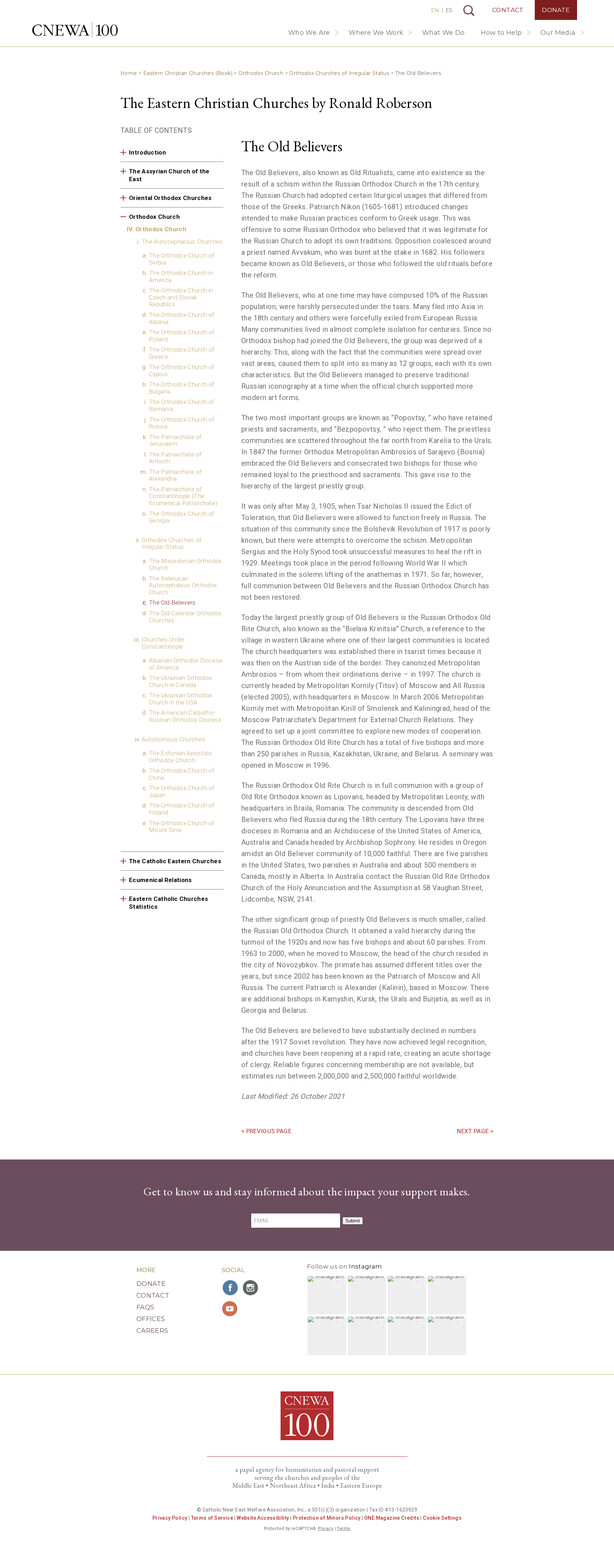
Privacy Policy (170, 1518)
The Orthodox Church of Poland (181, 336)
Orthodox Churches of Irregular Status (339, 73)
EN (435, 10)
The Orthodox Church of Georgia (181, 517)
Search (469, 10)
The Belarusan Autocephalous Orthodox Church (183, 585)
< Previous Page (266, 1131)
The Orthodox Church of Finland (181, 809)
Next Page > (475, 1131)
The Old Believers (172, 602)
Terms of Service (212, 1518)
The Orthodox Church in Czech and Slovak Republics (181, 297)
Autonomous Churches (173, 739)
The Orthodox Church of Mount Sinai (181, 827)
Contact (508, 9)
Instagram (365, 1266)
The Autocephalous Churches (182, 241)
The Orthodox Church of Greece (181, 353)
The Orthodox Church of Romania (181, 405)
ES (449, 10)
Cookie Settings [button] (442, 1518)
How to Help (501, 33)
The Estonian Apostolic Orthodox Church (180, 757)
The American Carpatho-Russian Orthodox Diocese (185, 716)
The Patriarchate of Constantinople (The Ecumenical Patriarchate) (183, 496)
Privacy (325, 1528)
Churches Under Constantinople (163, 643)
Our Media (558, 33)
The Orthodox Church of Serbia (181, 259)
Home (128, 73)
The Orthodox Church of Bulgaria (181, 388)
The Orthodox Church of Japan (181, 791)
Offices (150, 1319)
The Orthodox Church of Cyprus (181, 370)
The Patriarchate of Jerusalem (175, 440)
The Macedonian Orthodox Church (185, 564)
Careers (152, 1331)
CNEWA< (75, 30)
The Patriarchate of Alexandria (175, 475)
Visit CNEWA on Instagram (251, 1288)
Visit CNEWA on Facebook (230, 1288)
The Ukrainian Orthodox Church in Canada (180, 681)
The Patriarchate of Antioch (175, 458)
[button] (327, 1295)
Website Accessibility (263, 1518)
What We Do (443, 33)
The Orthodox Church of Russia (181, 423)
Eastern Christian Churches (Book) (187, 73)
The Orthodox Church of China (181, 774)
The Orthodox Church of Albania (181, 318)
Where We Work (376, 33)
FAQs (145, 1307)
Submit (352, 1220)
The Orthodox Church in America (181, 276)
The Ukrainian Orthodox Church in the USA (180, 699)
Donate (556, 9)
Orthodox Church (260, 73)
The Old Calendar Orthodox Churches (185, 617)
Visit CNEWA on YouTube (230, 1309)
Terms (343, 1528)
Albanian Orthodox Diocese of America (186, 664)
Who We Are (309, 33)
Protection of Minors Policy (327, 1518)
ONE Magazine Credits (391, 1518)
